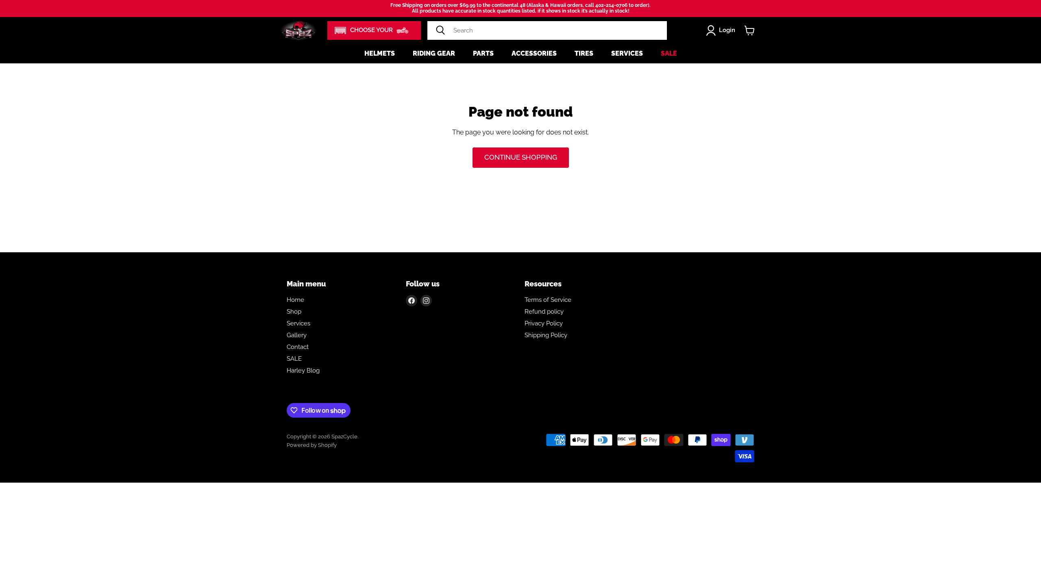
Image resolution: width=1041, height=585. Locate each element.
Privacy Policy (544, 323)
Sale (669, 53)
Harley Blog (303, 370)
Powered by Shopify (312, 445)
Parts (483, 53)
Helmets (379, 53)
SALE (294, 358)
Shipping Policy (546, 335)
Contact (298, 347)
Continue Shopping (520, 157)
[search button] (440, 30)
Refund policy (544, 311)
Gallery (297, 335)
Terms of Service (548, 299)
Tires (584, 53)
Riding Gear (434, 53)
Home (295, 299)
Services (627, 53)
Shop (294, 311)
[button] (374, 30)
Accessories (534, 53)
